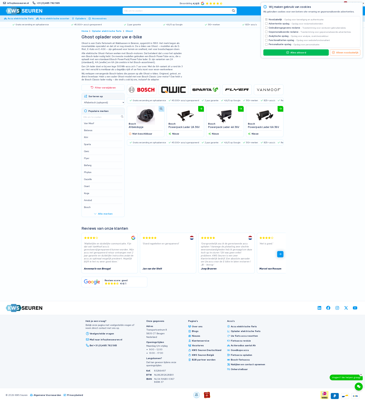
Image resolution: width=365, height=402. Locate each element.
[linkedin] (319, 308)
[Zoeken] (233, 11)
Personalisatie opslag (294, 44)
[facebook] (328, 308)
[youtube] (355, 308)
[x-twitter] (346, 308)
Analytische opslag (299, 36)
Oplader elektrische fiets (107, 31)
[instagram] (337, 308)
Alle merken (105, 213)
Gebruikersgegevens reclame (307, 27)
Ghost (129, 31)
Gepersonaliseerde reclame (310, 31)
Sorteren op (96, 96)
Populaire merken (98, 111)
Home (85, 31)
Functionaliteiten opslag (299, 40)
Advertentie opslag (296, 23)
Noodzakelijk (296, 19)
